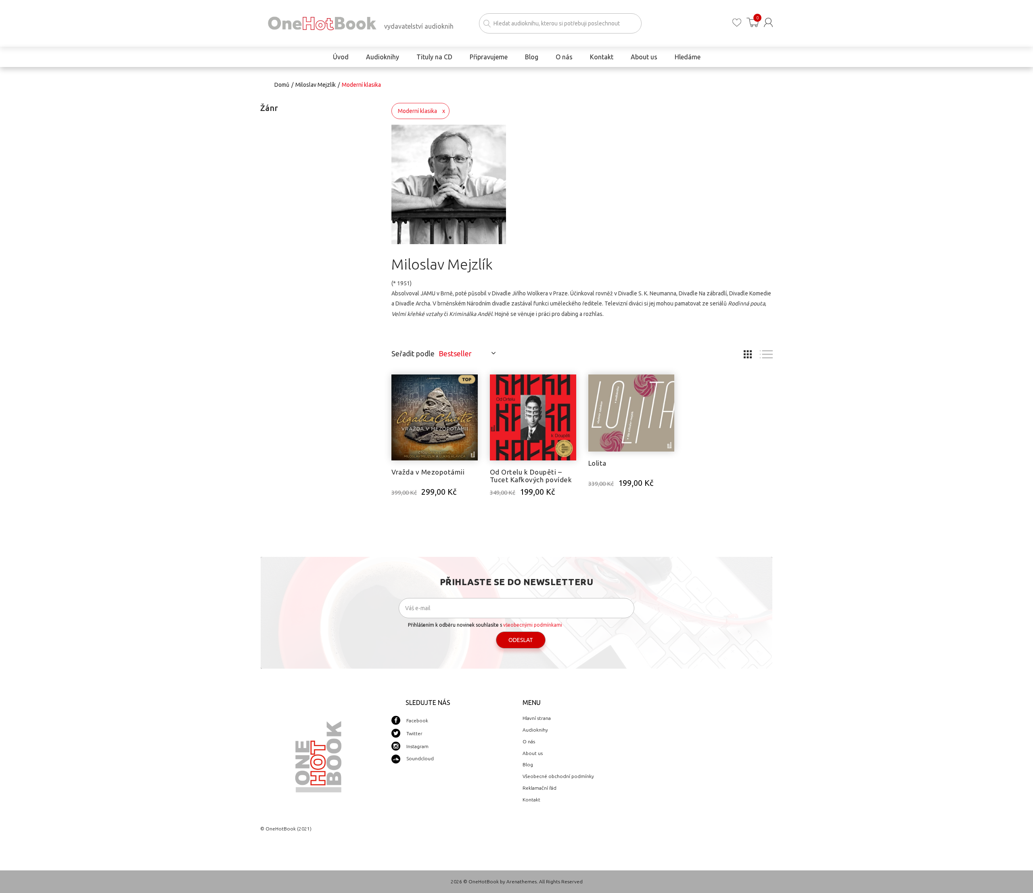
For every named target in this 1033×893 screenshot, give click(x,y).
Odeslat (520, 640)
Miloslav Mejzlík (315, 85)
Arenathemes (521, 881)
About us (533, 753)
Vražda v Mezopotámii (427, 472)
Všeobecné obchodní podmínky (558, 776)
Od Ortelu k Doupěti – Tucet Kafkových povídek (531, 475)
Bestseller (455, 353)
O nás (529, 741)
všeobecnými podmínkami (532, 624)
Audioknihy (535, 729)
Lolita (597, 463)
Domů (281, 85)
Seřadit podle (413, 353)
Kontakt (531, 799)
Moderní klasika (417, 111)
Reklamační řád (539, 788)
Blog (528, 764)
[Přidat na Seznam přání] (472, 385)
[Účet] (768, 22)
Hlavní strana (537, 718)
